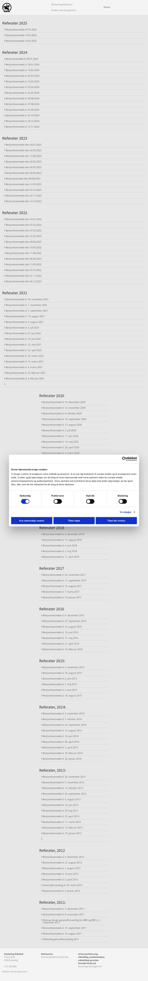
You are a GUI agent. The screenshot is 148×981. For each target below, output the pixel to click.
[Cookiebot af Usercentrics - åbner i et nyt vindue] (124, 459)
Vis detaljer (125, 512)
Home (106, 7)
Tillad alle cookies (116, 520)
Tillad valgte (74, 520)
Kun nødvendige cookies (31, 520)
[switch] (58, 501)
